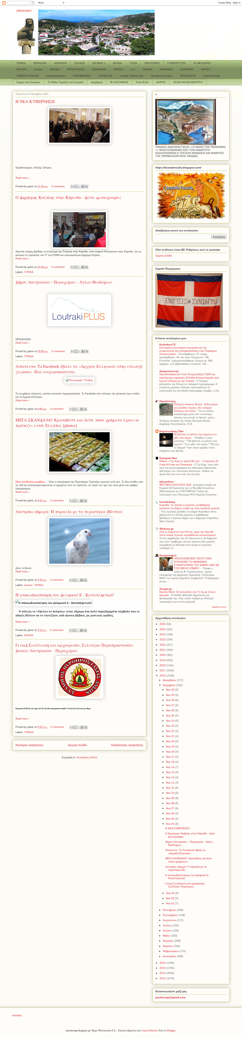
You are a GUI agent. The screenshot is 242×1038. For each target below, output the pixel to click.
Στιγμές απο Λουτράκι (28, 82)
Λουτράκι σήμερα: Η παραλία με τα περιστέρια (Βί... (185, 868)
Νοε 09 (170, 798)
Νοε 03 (170, 893)
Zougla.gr (165, 588)
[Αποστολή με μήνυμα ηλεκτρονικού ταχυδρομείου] (72, 186)
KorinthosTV (167, 344)
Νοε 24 (170, 720)
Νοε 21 (170, 736)
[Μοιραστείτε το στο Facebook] (83, 186)
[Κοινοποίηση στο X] (79, 186)
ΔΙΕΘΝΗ (55, 69)
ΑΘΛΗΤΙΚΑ (60, 63)
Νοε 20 (170, 741)
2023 (163, 639)
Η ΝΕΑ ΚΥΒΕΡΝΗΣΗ (35, 101)
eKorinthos (166, 481)
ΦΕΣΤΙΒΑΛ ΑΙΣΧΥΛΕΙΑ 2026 (175, 484)
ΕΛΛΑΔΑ (79, 63)
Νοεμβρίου (169, 685)
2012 (163, 978)
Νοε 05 (170, 818)
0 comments (58, 186)
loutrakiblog (167, 501)
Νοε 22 (170, 731)
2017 (163, 670)
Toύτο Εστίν (142, 82)
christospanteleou (55, 75)
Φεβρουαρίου (171, 951)
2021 (163, 649)
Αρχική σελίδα (77, 745)
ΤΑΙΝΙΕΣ (147, 69)
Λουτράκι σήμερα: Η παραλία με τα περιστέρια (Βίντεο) (69, 511)
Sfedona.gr (166, 528)
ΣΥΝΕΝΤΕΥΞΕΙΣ (176, 63)
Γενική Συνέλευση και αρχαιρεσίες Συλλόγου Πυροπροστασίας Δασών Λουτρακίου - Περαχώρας (74, 647)
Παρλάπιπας (167, 401)
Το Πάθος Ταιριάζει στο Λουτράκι (66, 82)
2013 (163, 973)
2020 (163, 654)
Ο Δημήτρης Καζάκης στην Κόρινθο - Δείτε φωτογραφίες (68, 197)
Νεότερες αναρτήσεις (29, 745)
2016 (163, 675)
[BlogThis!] (76, 186)
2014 (163, 967)
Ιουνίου (167, 930)
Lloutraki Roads (211, 75)
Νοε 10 (170, 792)
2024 (163, 634)
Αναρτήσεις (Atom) (87, 757)
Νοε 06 (170, 813)
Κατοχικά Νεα (168, 458)
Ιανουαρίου (170, 956)
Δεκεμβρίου (170, 680)
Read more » (22, 177)
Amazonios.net (169, 371)
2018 (163, 665)
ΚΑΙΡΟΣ (161, 82)
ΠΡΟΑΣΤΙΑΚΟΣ (76, 69)
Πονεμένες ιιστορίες (161, 75)
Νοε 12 (170, 782)
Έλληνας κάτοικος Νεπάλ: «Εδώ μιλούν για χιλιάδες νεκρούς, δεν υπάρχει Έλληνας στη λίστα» (196, 407)
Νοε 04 (170, 823)
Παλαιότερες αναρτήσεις (127, 745)
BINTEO (205, 69)
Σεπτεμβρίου (171, 915)
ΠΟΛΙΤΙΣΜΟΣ (152, 63)
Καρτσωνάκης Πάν (171, 431)
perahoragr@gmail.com (170, 997)
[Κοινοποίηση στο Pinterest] (86, 186)
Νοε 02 (170, 898)
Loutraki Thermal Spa (131, 75)
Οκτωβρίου (170, 909)
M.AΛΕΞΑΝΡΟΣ (119, 82)
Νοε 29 (170, 694)
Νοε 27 (170, 705)
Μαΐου (167, 935)
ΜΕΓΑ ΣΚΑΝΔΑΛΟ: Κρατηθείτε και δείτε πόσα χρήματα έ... (188, 860)
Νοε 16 (170, 761)
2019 (163, 660)
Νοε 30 (170, 689)
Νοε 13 (170, 777)
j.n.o (132, 69)
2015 (163, 962)
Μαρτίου (168, 946)
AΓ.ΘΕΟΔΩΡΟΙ (202, 63)
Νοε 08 (170, 803)
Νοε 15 (170, 767)
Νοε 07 (170, 808)
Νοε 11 (170, 787)
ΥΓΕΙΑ (133, 63)
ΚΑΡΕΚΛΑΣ (105, 75)
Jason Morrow (149, 1030)
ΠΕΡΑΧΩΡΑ (40, 63)
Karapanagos (168, 555)
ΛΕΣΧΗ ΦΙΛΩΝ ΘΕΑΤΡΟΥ (188, 82)
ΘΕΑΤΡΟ (21, 69)
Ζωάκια (38, 69)
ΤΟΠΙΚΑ (21, 63)
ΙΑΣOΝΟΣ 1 (98, 63)
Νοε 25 (170, 715)
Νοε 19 (170, 746)
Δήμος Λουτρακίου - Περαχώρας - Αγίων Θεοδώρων (64, 282)
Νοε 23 (170, 725)
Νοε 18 (170, 751)
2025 (163, 629)
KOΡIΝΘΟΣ (186, 69)
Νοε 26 (170, 710)
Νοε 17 (170, 756)
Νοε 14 (170, 772)
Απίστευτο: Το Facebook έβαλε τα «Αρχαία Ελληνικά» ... (185, 852)
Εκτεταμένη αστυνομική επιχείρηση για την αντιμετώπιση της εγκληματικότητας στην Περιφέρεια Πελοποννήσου (188, 351)
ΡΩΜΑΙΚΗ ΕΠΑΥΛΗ (27, 75)
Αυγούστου (170, 920)
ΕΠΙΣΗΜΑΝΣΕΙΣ (82, 75)
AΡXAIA (117, 63)
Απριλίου (168, 940)
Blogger (171, 1030)
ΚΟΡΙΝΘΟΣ (166, 69)
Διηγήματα (97, 82)
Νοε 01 (170, 903)
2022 (163, 644)
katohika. (17, 1015)
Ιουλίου (167, 925)
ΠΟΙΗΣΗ (118, 69)
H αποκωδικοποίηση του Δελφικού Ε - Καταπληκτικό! (65, 594)
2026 (163, 623)
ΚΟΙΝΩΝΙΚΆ (99, 69)
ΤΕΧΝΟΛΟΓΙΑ (188, 75)
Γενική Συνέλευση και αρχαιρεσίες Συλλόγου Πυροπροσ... (185, 885)
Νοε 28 (170, 700)
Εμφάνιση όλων (219, 607)
